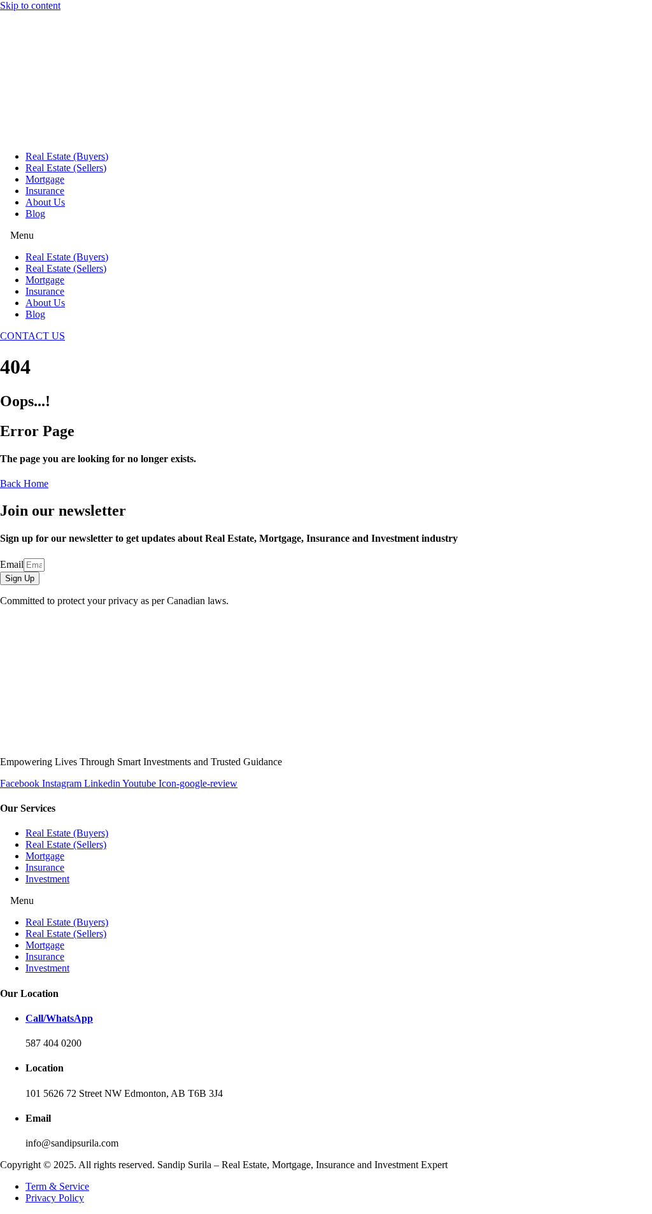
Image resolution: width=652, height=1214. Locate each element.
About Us (45, 202)
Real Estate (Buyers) (66, 156)
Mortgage (44, 179)
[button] (326, 235)
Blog (35, 213)
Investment (47, 878)
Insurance (44, 190)
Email (12, 564)
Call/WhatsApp (59, 1018)
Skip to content (30, 5)
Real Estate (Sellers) (65, 167)
